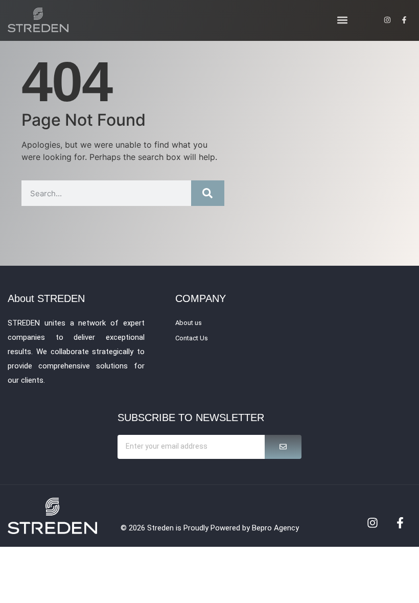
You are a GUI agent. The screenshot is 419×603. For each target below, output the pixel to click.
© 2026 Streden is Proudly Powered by (186, 527)
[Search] (207, 193)
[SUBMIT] (283, 447)
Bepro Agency (275, 527)
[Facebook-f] (400, 523)
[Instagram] (372, 523)
